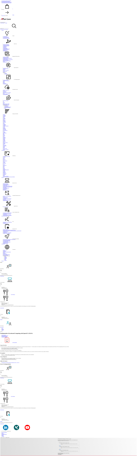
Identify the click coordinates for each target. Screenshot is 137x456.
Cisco (3, 122)
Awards (4, 250)
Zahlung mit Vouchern (5, 242)
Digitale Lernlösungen (5, 183)
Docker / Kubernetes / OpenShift (7, 92)
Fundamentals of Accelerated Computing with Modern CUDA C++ (10, 362)
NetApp (4, 138)
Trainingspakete (5, 47)
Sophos (4, 146)
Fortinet (4, 131)
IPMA (4, 81)
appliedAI (4, 116)
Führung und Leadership (6, 57)
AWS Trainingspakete (5, 241)
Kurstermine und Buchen (4, 336)
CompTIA (4, 125)
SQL (3, 103)
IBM (3, 134)
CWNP (4, 126)
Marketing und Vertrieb (5, 60)
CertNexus (4, 121)
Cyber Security (5, 91)
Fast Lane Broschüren (5, 255)
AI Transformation (5, 36)
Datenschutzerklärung (4, 434)
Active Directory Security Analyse (7, 213)
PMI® (4, 82)
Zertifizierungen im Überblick (6, 156)
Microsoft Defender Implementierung (7, 215)
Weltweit (6, 260)
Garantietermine (5, 46)
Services (3, 177)
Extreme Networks (5, 130)
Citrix (3, 123)
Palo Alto (4, 171)
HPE (3, 133)
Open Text (4, 141)
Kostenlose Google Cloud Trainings (7, 232)
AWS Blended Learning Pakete (6, 240)
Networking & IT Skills (5, 37)
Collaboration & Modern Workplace (7, 198)
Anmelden (3, 436)
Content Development (5, 184)
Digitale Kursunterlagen (6, 49)
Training (3, 30)
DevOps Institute (5, 71)
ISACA (4, 135)
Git (3, 101)
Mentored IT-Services (5, 200)
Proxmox (4, 143)
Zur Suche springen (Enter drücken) (6, 1)
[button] (6, 15)
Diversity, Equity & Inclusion (6, 254)
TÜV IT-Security (5, 148)
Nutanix (4, 139)
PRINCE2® (4, 83)
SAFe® (4, 69)
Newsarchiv (4, 222)
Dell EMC (4, 128)
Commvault (4, 124)
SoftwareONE (4, 145)
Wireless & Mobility (5, 94)
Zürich (5, 259)
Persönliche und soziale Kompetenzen (7, 58)
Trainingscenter (5, 50)
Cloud (4, 90)
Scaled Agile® (4, 173)
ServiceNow (4, 174)
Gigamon (4, 132)
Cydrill (4, 127)
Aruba (4, 117)
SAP (3, 144)
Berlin (5, 256)
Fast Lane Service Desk (5, 206)
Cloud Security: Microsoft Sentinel (7, 214)
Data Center (4, 199)
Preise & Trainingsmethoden (5, 335)
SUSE (4, 147)
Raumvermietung (5, 188)
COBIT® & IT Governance (6, 80)
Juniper (4, 168)
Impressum (3, 433)
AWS (3, 119)
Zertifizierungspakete (5, 243)
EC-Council (4, 129)
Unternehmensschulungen (6, 45)
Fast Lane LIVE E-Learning (6, 38)
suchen (1, 28)
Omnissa (4, 140)
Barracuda (4, 120)
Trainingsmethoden (5, 48)
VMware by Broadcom (5, 149)
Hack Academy (5, 187)
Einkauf (4, 61)
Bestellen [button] (1, 319)
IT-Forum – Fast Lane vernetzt (6, 233)
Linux (3, 93)
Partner (4, 252)
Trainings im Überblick (5, 68)
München (6, 258)
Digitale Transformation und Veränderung (8, 59)
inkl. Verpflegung (13, 294)
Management (4, 251)
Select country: (3, 15)
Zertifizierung (3, 150)
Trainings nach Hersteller (6, 44)
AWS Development (7, 105)
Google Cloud (4, 165)
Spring (5, 108)
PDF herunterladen (14, 342)
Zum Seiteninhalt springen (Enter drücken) (6, 2)
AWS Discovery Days (5, 231)
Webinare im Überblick (5, 229)
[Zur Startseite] (5, 21)
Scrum (4, 70)
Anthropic (4, 115)
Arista (3, 157)
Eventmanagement (5, 185)
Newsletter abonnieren (5, 223)
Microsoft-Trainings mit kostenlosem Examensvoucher (9, 239)
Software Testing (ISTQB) (6, 104)
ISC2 (3, 136)
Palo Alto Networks (5, 142)
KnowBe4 (4, 137)
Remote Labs (4, 189)
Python (4, 102)
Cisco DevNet (6, 106)
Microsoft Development (7, 107)
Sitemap (3, 435)
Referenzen (4, 253)
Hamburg (6, 257)
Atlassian (6, 73)
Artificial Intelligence (5, 197)
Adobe (4, 114)
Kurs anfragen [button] (1, 327)
